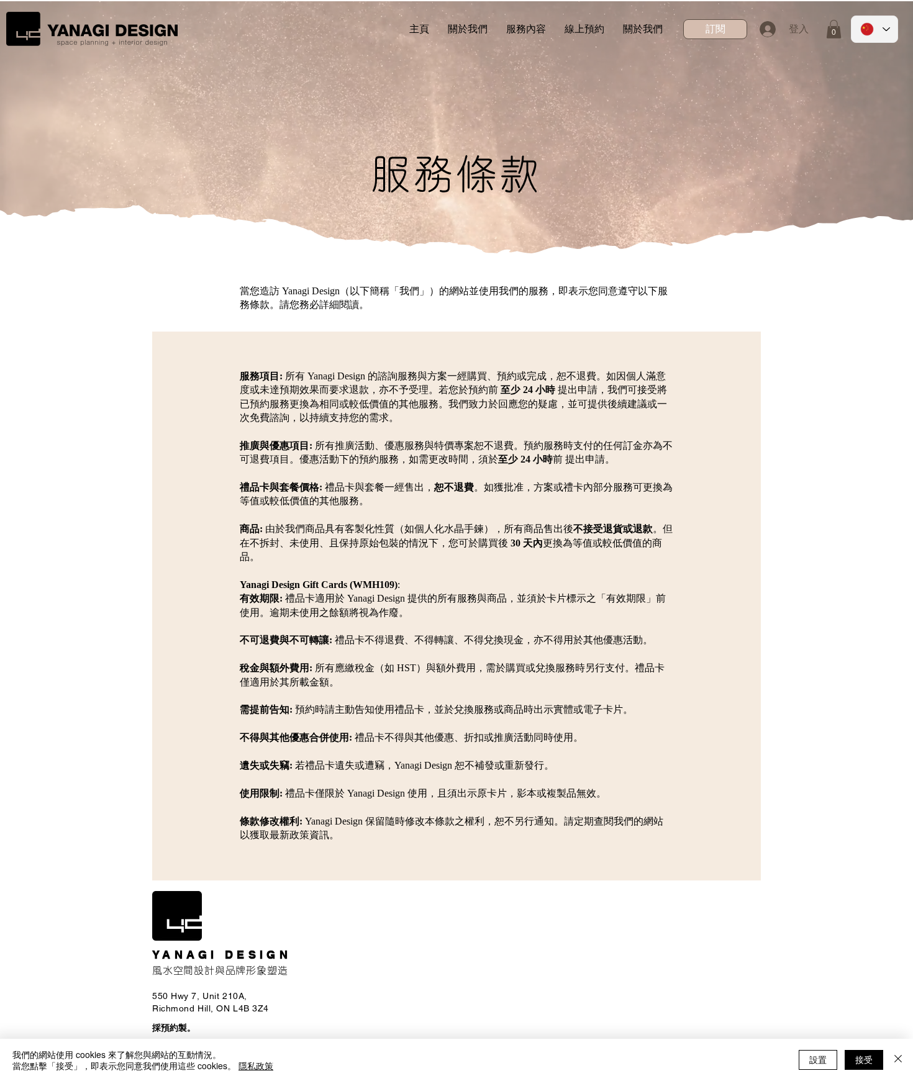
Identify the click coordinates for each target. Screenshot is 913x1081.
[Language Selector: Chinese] (874, 29)
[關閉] (898, 1060)
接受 (864, 1059)
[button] (715, 29)
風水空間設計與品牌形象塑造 (220, 970)
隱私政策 (255, 1065)
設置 (818, 1059)
